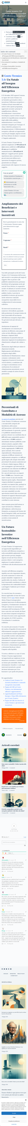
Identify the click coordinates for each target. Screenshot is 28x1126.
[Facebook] (2, 969)
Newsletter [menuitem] (13, 973)
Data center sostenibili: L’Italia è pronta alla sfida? (13, 1081)
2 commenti (12, 768)
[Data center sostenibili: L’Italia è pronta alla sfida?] (14, 755)
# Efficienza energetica (8, 728)
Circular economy (6, 20)
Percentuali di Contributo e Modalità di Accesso (13, 63)
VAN (13, 598)
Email (5, 247)
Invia (5, 265)
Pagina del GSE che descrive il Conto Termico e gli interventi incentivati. (14, 703)
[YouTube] (10, 969)
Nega (14, 1117)
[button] (26, 1100)
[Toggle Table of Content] (24, 51)
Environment (15, 20)
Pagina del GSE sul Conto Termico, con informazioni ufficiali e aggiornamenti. (13, 689)
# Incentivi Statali (19, 728)
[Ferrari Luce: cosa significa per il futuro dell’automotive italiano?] (14, 778)
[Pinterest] (8, 969)
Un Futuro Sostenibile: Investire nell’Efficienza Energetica (11, 67)
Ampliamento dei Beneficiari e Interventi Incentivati (14, 59)
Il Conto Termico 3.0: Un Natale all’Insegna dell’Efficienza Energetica (13, 55)
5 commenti (23, 20)
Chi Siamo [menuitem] (5, 973)
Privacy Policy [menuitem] (21, 973)
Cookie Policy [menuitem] (14, 975)
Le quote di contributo (8, 419)
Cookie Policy (14, 1124)
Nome (5, 233)
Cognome (6, 240)
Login (24, 837)
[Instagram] (6, 969)
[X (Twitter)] (4, 969)
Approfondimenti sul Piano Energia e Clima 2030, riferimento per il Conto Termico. (15, 696)
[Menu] (25, 2)
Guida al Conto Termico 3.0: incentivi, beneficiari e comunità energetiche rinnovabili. (15, 682)
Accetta (14, 1113)
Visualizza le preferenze (14, 1121)
